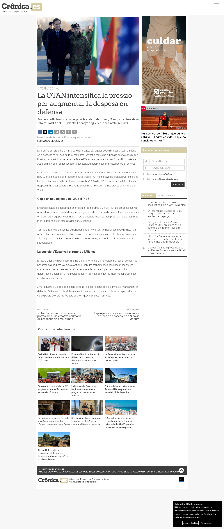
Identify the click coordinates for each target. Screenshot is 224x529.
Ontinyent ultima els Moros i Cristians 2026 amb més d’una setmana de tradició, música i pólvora (164, 226)
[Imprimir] (56, 132)
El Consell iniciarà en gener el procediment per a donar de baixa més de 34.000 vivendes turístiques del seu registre (119, 423)
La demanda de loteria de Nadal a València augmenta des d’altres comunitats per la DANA (54, 421)
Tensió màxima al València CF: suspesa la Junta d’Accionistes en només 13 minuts (53, 389)
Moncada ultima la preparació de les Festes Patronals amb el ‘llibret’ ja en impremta (167, 250)
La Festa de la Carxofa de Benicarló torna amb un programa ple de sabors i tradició (84, 391)
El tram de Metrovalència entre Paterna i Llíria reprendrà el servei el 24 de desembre (120, 389)
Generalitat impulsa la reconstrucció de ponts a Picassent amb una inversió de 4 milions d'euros (53, 455)
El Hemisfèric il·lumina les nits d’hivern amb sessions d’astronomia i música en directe (86, 359)
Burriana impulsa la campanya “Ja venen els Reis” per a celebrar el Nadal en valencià (86, 421)
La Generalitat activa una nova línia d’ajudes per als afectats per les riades (120, 357)
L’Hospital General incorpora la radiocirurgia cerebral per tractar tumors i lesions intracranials (165, 239)
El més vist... (148, 195)
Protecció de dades (100, 479)
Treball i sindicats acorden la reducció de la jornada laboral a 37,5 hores (53, 357)
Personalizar (206, 523)
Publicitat (175, 472)
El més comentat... (167, 195)
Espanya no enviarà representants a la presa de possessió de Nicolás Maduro (116, 316)
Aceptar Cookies (190, 523)
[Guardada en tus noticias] (62, 132)
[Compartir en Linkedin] (50, 132)
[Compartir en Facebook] (40, 132)
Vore (170, 174)
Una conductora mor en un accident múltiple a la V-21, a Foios (167, 203)
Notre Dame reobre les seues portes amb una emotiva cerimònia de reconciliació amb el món (59, 316)
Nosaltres (163, 472)
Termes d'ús (85, 479)
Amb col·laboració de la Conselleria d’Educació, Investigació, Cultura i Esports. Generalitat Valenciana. (92, 472)
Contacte (152, 472)
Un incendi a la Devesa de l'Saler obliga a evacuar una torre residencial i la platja (165, 214)
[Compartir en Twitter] (45, 131)
